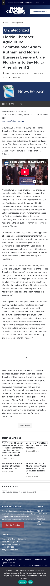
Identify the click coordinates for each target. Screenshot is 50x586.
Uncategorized (17, 23)
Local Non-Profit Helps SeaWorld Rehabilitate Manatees (37, 445)
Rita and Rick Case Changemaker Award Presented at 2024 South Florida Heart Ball (36, 468)
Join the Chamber (13, 525)
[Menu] (3, 12)
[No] (47, 576)
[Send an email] (27, 73)
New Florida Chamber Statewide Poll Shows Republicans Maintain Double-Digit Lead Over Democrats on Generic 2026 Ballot (12, 449)
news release (25, 425)
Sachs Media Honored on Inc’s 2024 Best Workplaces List (12, 466)
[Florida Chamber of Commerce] (15, 11)
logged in (16, 492)
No (30, 582)
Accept (23, 582)
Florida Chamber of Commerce (15, 73)
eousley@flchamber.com (13, 121)
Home (6, 23)
